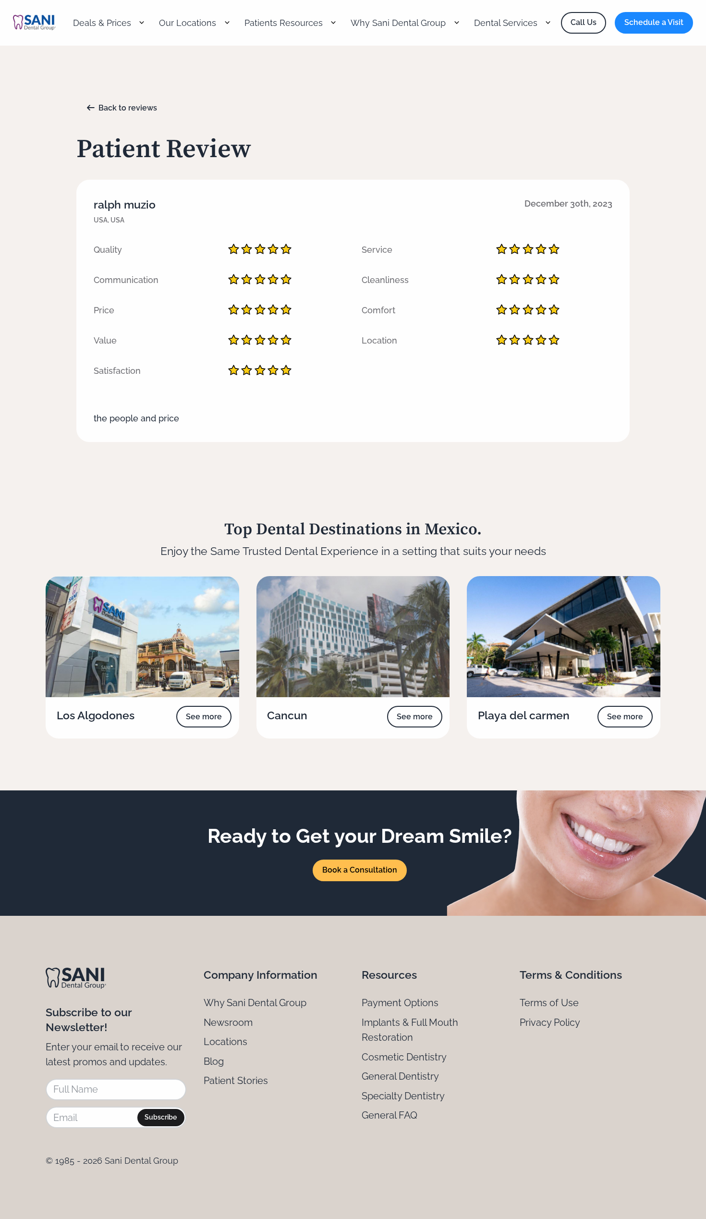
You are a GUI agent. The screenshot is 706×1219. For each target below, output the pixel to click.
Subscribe (161, 1117)
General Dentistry (400, 1076)
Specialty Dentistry (403, 1096)
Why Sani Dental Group (255, 1003)
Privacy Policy (550, 1022)
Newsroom (228, 1022)
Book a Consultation (359, 869)
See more (204, 716)
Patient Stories (236, 1080)
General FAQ (389, 1115)
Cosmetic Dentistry (404, 1057)
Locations (225, 1041)
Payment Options (400, 1003)
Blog (214, 1061)
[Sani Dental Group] (34, 22)
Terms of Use (549, 1003)
